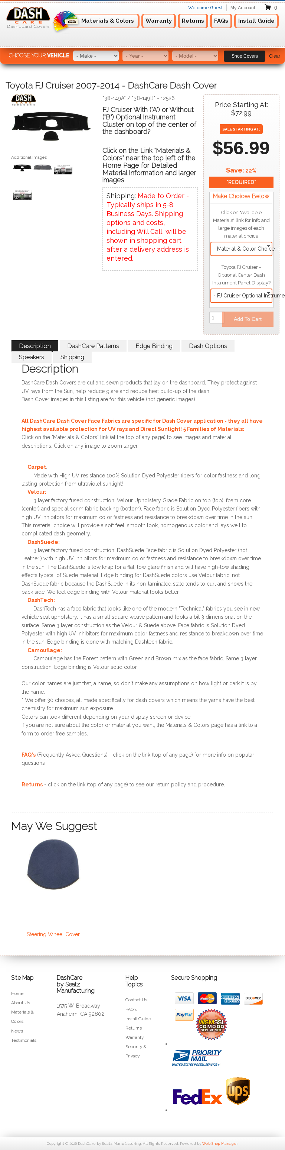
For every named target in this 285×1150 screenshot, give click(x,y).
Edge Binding (154, 345)
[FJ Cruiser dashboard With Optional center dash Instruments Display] (63, 170)
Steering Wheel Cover (53, 934)
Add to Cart (248, 319)
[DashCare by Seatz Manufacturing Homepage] (28, 30)
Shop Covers (245, 56)
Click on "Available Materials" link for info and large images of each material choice (241, 224)
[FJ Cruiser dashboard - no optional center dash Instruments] (22, 196)
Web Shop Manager (220, 1143)
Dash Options (208, 345)
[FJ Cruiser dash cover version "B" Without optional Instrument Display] (42, 168)
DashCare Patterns (93, 345)
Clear (274, 56)
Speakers (31, 357)
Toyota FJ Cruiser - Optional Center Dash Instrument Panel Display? (241, 275)
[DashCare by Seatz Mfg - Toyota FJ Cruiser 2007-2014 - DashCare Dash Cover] (51, 101)
